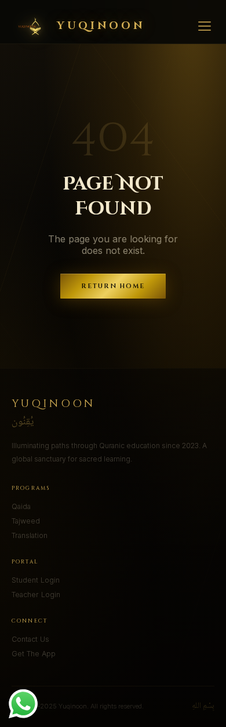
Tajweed (26, 521)
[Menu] (204, 26)
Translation (30, 535)
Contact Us (30, 639)
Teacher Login (36, 594)
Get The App (34, 653)
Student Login (36, 580)
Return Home (113, 286)
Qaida (21, 506)
